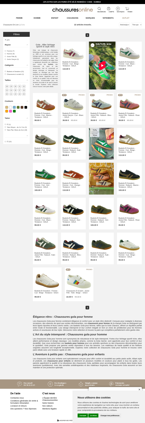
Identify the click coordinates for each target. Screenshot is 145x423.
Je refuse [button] (93, 415)
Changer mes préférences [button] (110, 415)
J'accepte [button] (82, 415)
